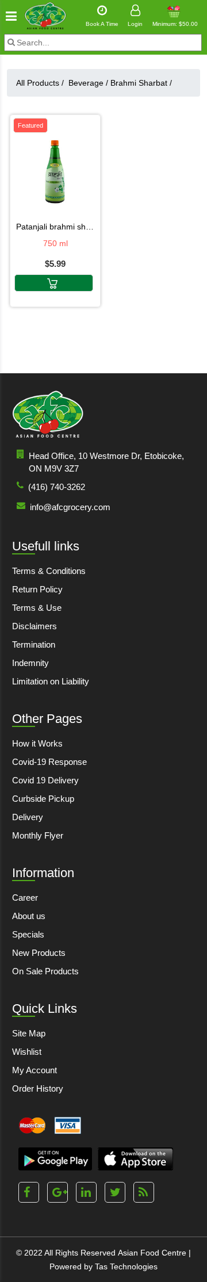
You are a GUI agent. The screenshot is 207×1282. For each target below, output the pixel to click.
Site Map (28, 1033)
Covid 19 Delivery (45, 780)
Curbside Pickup (43, 798)
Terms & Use (37, 608)
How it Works (37, 743)
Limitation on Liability (50, 681)
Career (25, 897)
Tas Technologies (126, 1266)
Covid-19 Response (49, 762)
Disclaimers (34, 626)
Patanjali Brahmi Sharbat (55, 226)
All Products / (42, 82)
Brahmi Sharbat (141, 82)
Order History (37, 1088)
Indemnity (30, 663)
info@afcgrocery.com (70, 507)
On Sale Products (45, 971)
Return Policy (37, 589)
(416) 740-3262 (56, 487)
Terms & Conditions (49, 571)
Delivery (27, 817)
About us (28, 916)
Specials (28, 934)
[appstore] (135, 1158)
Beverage (88, 82)
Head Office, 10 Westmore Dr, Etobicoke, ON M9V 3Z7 (106, 462)
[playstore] (55, 1158)
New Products (39, 953)
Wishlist (26, 1052)
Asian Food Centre (152, 1252)
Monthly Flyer (37, 835)
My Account (34, 1070)
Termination (33, 644)
